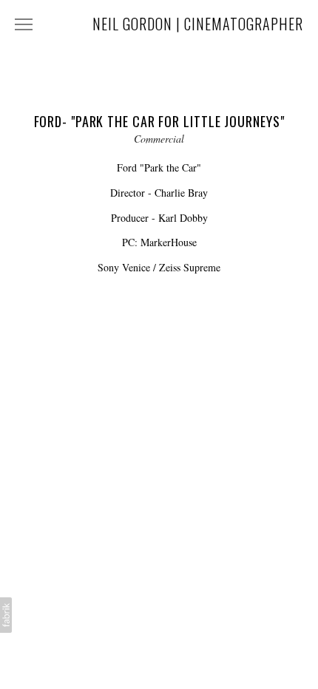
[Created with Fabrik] (6, 615)
